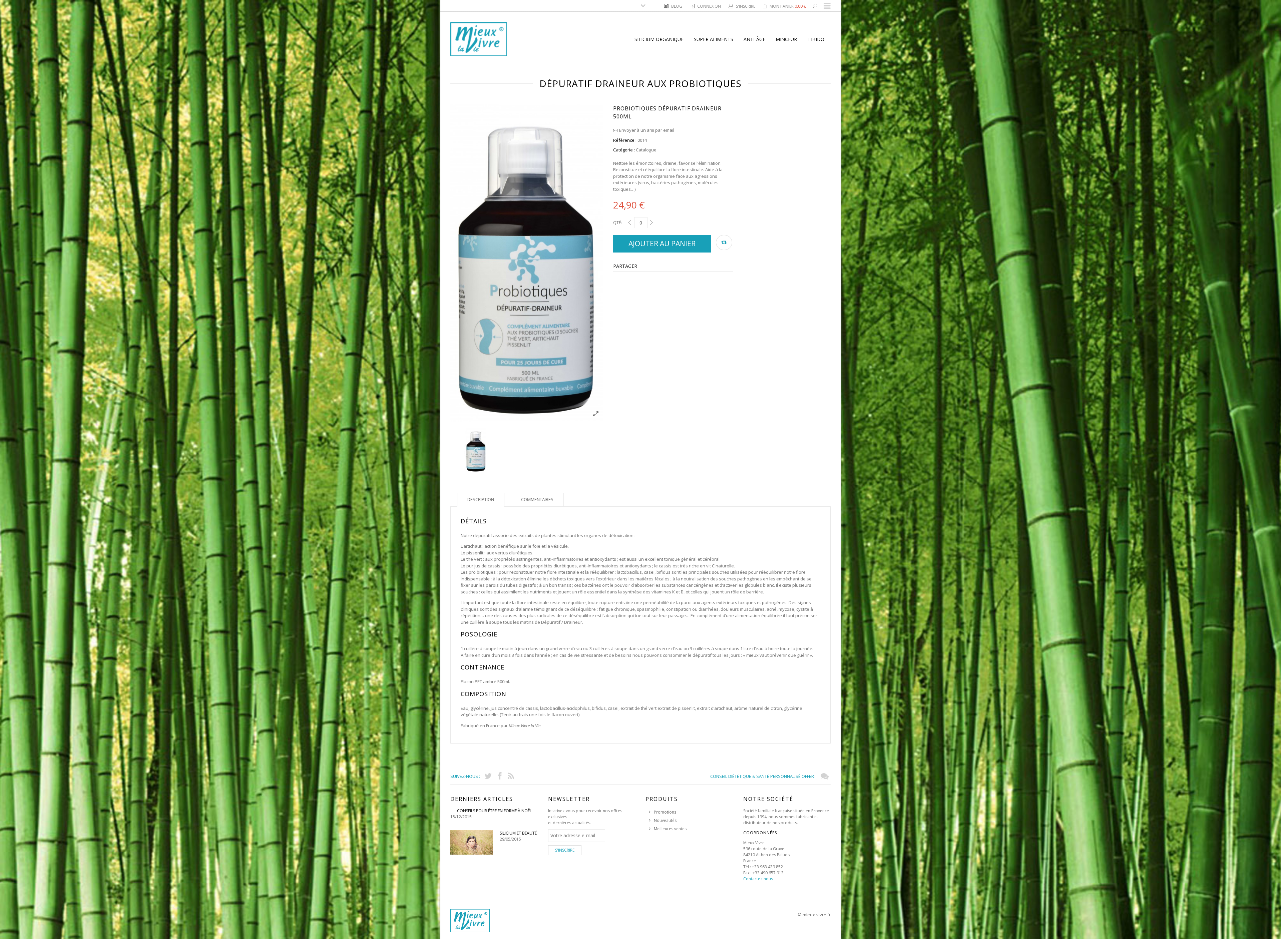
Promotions (665, 812)
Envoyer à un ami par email (646, 130)
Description (480, 499)
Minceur (786, 39)
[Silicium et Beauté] (471, 842)
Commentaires (537, 499)
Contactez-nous (758, 879)
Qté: (617, 222)
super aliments (713, 39)
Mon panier (788, 6)
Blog (677, 6)
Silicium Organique (659, 39)
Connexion (709, 6)
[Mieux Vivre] (478, 39)
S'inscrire (746, 6)
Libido (816, 39)
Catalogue (646, 150)
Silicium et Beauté (518, 833)
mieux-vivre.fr (817, 915)
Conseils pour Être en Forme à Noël (494, 811)
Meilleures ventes (670, 829)
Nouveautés (665, 820)
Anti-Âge (754, 39)
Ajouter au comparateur (724, 242)
